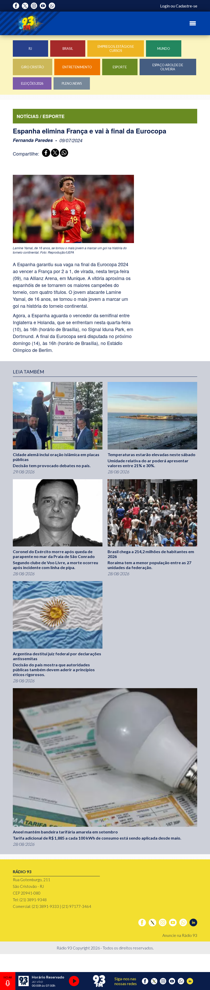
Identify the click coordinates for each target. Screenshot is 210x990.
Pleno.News (72, 83)
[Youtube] (43, 6)
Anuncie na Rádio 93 (179, 935)
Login (165, 5)
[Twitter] (25, 6)
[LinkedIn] (193, 922)
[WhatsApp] (63, 153)
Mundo (163, 48)
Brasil (67, 48)
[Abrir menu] (192, 23)
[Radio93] (28, 23)
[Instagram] (34, 6)
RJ (30, 48)
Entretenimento (77, 67)
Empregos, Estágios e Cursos (116, 48)
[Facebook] (16, 6)
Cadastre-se (186, 5)
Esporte (120, 67)
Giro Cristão (32, 67)
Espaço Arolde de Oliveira (167, 67)
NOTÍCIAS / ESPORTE (41, 116)
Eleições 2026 (32, 83)
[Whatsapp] (52, 6)
